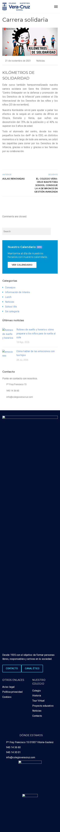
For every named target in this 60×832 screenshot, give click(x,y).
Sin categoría (12, 311)
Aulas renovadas (13, 178)
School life (11, 306)
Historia (36, 695)
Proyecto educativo (43, 705)
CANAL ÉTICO (32, 668)
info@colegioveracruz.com (20, 757)
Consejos (10, 287)
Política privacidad (12, 691)
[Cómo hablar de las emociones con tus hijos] (7, 353)
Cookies (6, 696)
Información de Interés (17, 292)
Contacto (37, 715)
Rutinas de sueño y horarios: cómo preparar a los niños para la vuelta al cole (36, 333)
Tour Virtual (38, 700)
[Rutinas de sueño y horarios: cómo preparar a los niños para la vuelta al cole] (7, 334)
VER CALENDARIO (22, 264)
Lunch (8, 297)
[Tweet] (49, 203)
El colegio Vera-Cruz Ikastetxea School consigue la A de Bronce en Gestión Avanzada (46, 185)
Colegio (36, 690)
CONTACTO (12, 668)
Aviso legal (8, 686)
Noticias (40, 60)
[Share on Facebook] (45, 203)
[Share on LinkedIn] (56, 203)
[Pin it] (52, 203)
